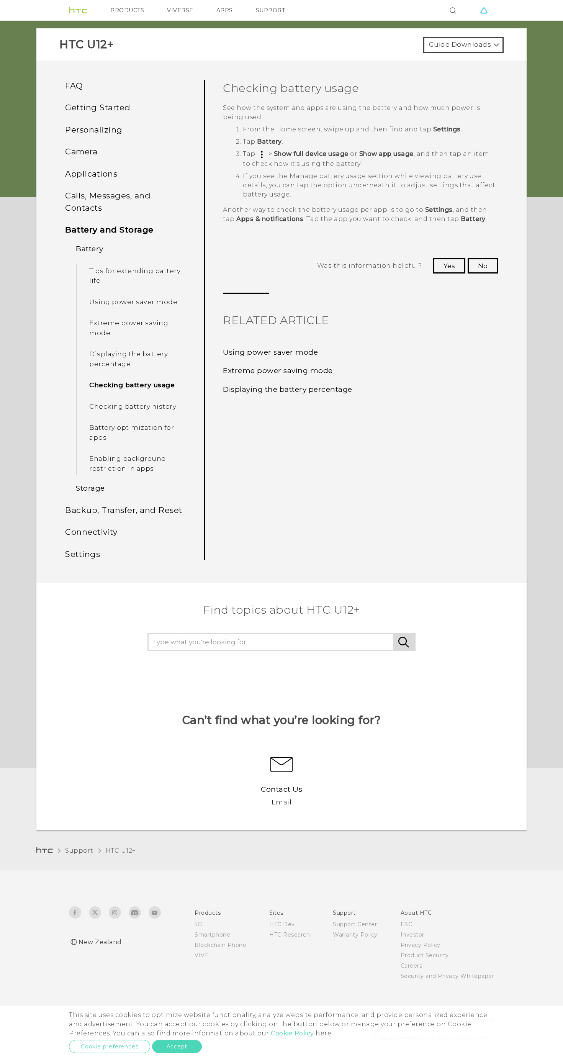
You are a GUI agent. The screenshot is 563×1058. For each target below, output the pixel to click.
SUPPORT (270, 10)
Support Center (355, 924)
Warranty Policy (355, 934)
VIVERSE (180, 10)
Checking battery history (132, 406)
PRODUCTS (127, 10)
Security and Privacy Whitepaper (447, 976)
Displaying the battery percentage (128, 359)
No (483, 266)
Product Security (425, 955)
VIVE (202, 955)
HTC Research (289, 934)
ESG (407, 924)
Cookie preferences (109, 1046)
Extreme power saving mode (128, 328)
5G (198, 924)
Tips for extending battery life (134, 276)
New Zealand (100, 942)
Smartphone (212, 934)
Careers (411, 965)
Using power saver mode (133, 302)
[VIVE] (483, 10)
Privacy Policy (420, 945)
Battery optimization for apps (131, 432)
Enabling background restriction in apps (127, 463)
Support (79, 850)
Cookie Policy (292, 1033)
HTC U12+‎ (121, 850)
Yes (449, 266)
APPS (224, 10)
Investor (412, 934)
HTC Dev (282, 924)
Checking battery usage (132, 385)
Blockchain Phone (220, 945)
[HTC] (78, 10)
